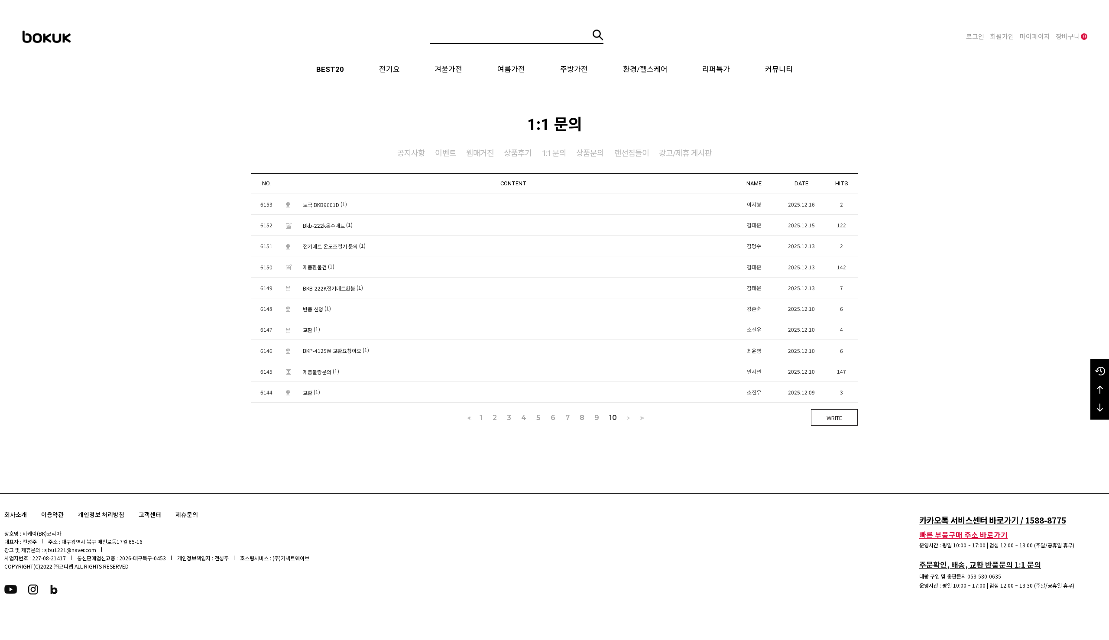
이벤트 (445, 153)
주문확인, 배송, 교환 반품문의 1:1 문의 (980, 564)
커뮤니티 (779, 69)
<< (468, 418)
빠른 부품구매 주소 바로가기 (963, 534)
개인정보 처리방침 (101, 514)
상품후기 (518, 153)
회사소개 (15, 514)
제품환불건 (315, 267)
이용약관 (52, 514)
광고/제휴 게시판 (685, 153)
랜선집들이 (631, 153)
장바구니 (1071, 37)
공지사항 (411, 153)
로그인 (975, 37)
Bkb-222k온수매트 (324, 225)
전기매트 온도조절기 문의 (330, 246)
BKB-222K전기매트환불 (329, 288)
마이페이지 (1035, 37)
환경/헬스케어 (645, 69)
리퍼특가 (716, 69)
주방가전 (574, 69)
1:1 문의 (554, 153)
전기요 (389, 69)
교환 (307, 329)
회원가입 (1002, 37)
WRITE (834, 418)
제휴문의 (186, 514)
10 (613, 417)
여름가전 (511, 69)
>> (641, 418)
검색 (598, 34)
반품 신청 (313, 309)
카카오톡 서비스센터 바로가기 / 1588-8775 (992, 520)
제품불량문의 (317, 371)
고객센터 (150, 514)
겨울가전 (448, 69)
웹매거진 (480, 153)
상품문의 (590, 153)
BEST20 (330, 69)
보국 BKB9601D (321, 204)
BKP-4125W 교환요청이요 (332, 351)
